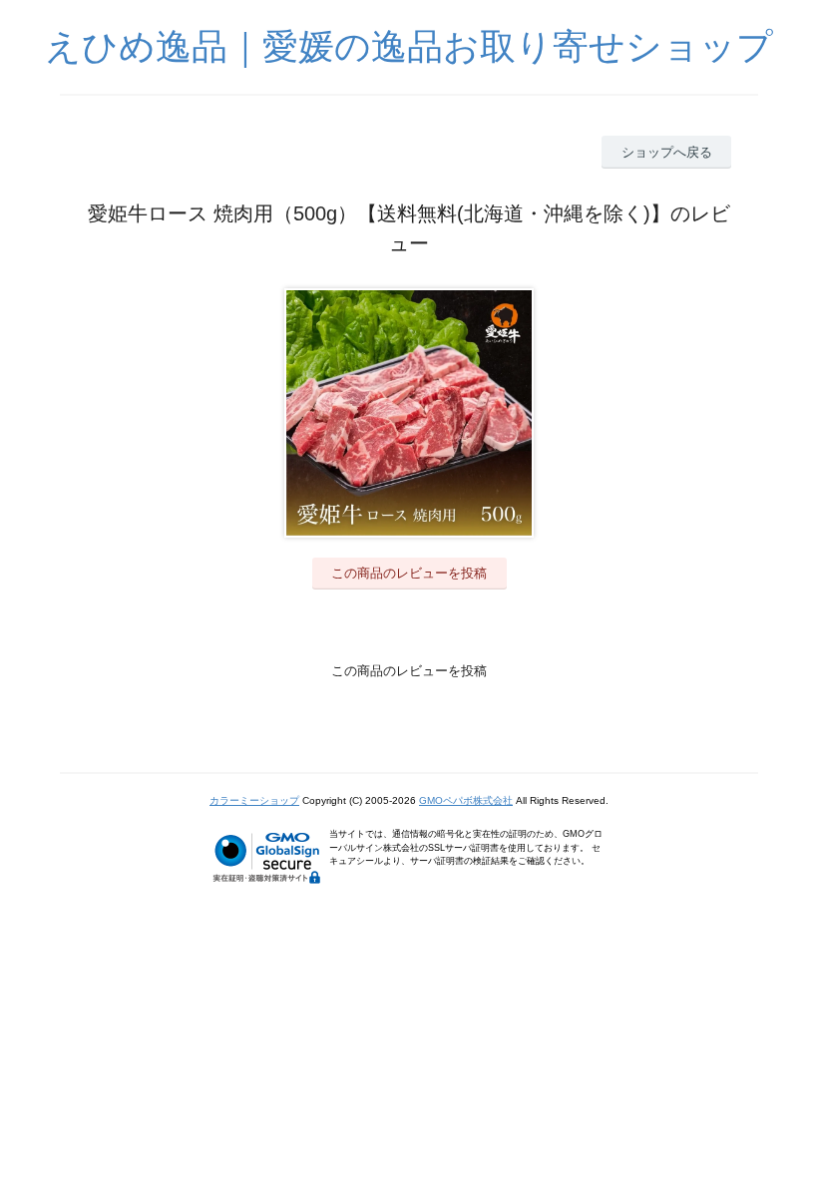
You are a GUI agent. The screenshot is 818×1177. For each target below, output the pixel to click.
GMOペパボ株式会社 (466, 800)
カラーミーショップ (254, 800)
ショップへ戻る (666, 152)
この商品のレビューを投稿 (409, 573)
